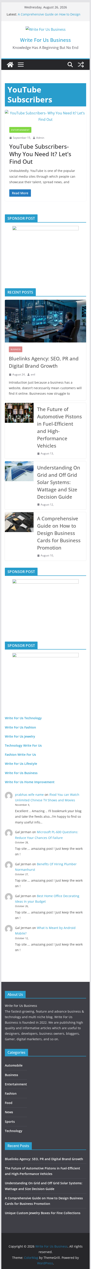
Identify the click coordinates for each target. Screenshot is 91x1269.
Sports (10, 1121)
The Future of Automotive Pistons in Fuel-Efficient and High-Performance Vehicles (59, 427)
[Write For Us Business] (10, 64)
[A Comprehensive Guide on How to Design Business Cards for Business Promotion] (19, 536)
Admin (40, 138)
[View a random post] (81, 64)
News (9, 1112)
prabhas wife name (29, 794)
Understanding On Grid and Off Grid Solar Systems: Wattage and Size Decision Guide (58, 482)
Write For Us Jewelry (20, 736)
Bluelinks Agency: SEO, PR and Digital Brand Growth (44, 362)
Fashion (11, 1093)
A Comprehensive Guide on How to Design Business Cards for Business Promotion (49, 16)
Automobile (14, 1065)
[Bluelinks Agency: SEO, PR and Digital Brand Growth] (45, 321)
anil (33, 374)
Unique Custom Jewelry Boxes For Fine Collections (42, 1213)
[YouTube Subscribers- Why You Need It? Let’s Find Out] (45, 116)
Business (16, 349)
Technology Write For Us (23, 745)
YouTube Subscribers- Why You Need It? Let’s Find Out (40, 153)
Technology (13, 1131)
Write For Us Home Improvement (30, 782)
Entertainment (20, 129)
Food (8, 1103)
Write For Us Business (45, 40)
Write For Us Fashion (20, 727)
